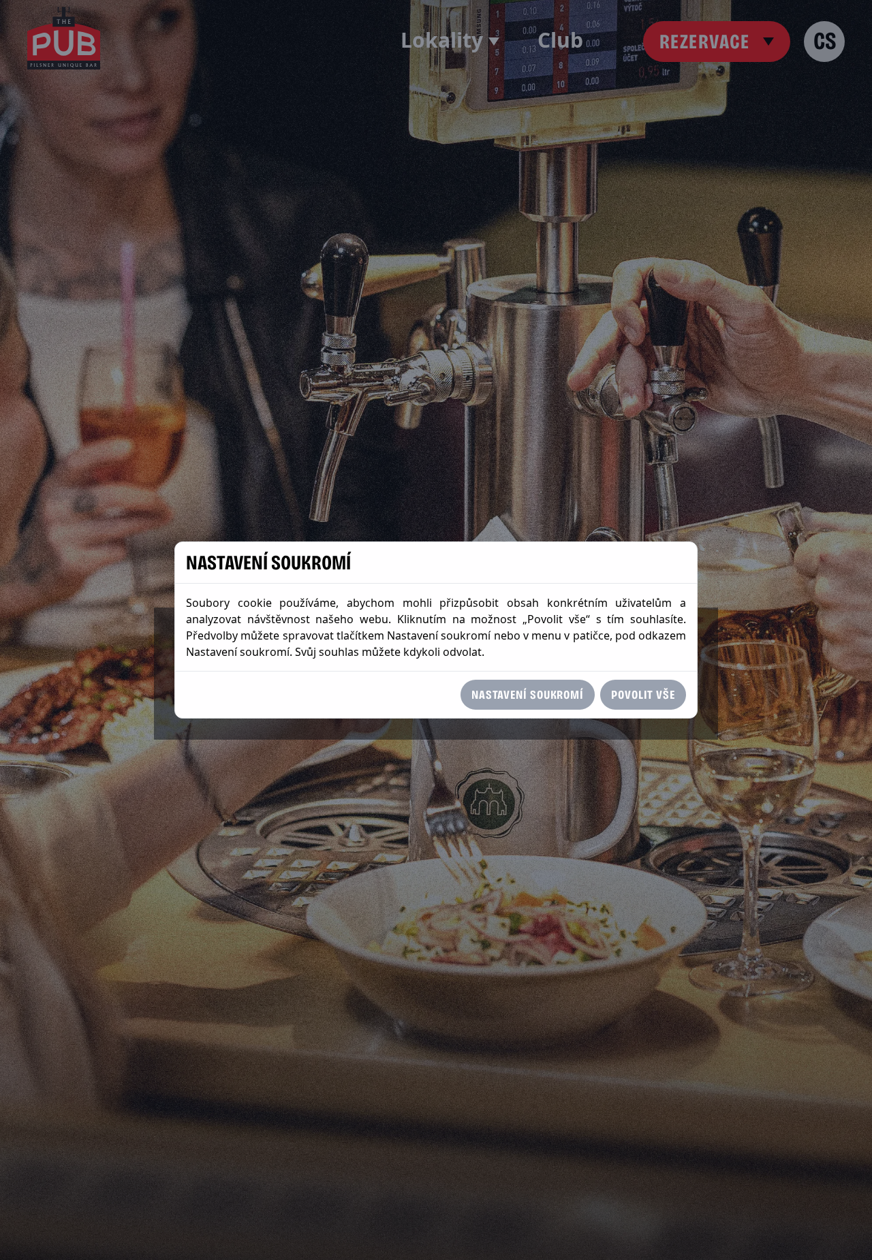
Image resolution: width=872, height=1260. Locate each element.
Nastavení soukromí (527, 694)
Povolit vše (643, 694)
